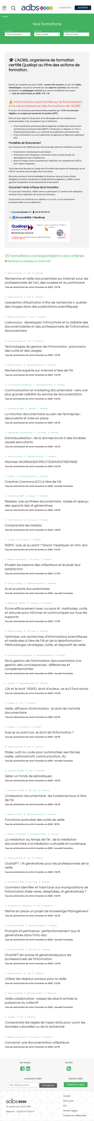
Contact (66, 1096)
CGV (65, 1106)
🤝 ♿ (27, 217)
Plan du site (68, 1101)
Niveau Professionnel (71, 31)
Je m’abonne (48, 1085)
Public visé (37, 31)
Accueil (5, 17)
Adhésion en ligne (75, 1084)
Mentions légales (70, 1111)
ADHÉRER (83, 7)
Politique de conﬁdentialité (74, 1115)
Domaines (8, 31)
